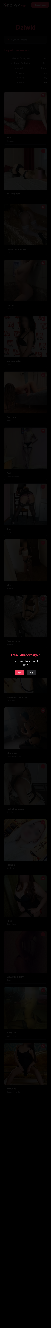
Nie (31, 672)
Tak (19, 672)
